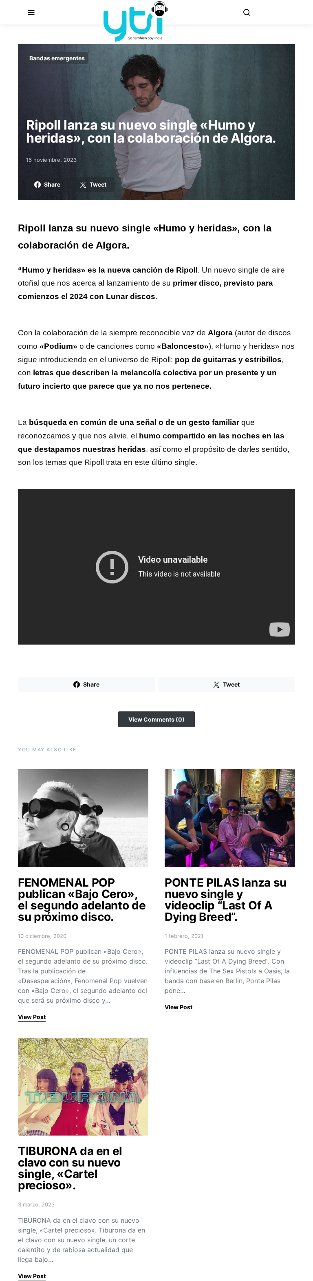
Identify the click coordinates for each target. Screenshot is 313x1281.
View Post (32, 1016)
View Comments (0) (156, 719)
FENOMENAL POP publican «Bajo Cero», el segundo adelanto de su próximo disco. (81, 900)
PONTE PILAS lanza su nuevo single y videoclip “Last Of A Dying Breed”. (226, 900)
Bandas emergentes (57, 58)
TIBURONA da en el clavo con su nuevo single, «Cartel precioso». (70, 1168)
